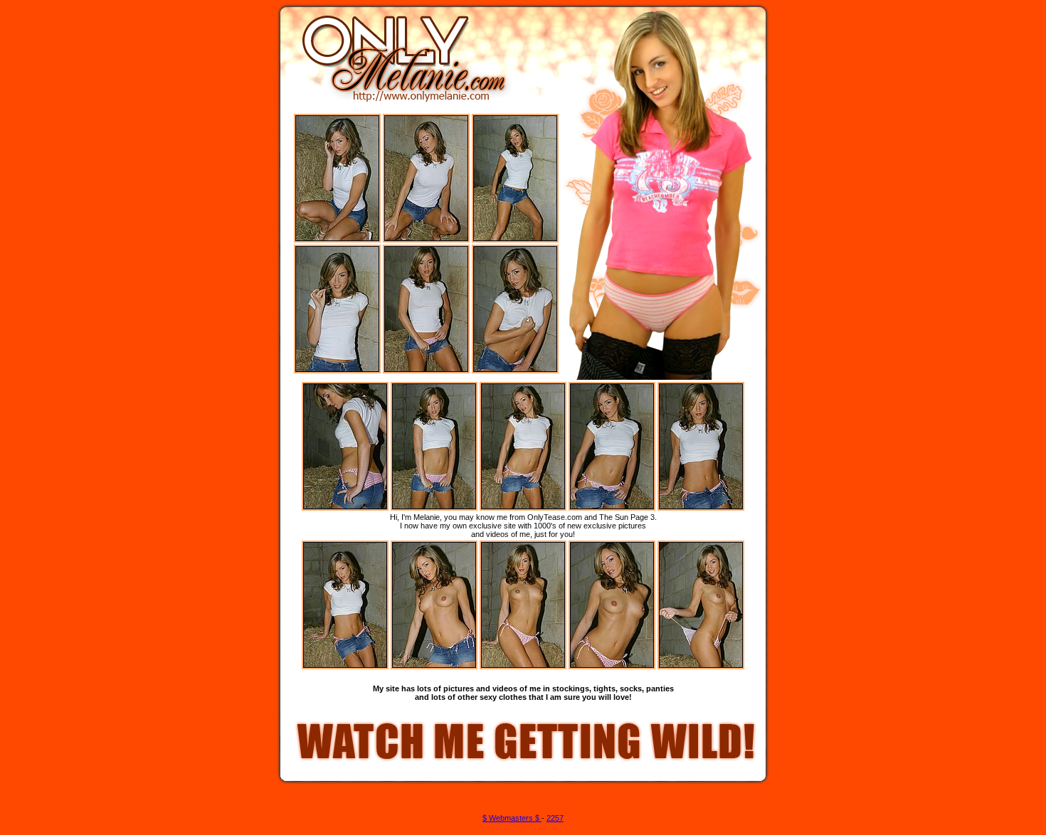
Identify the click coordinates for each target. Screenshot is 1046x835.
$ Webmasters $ (512, 818)
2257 (555, 818)
